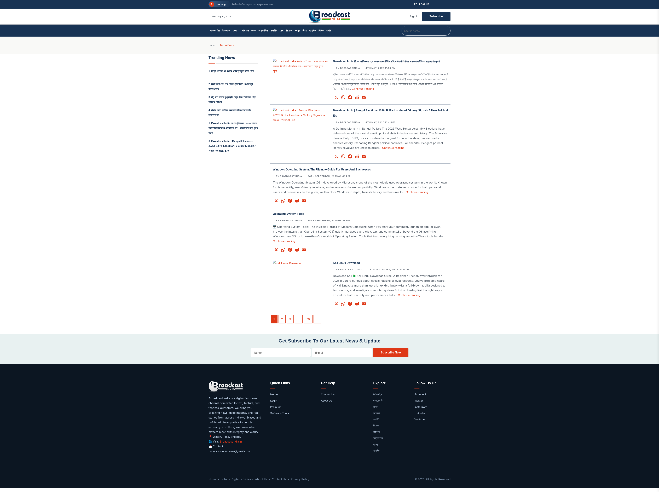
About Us (326, 400)
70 (308, 319)
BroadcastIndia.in (230, 441)
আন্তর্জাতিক (263, 30)
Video (247, 479)
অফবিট (376, 419)
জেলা (235, 30)
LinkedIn (419, 413)
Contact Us (328, 394)
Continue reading (363, 88)
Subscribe (436, 16)
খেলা (282, 30)
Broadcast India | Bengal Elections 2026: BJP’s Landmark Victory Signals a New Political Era (232, 146)
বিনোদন (289, 30)
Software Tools (279, 413)
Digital (235, 479)
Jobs (224, 479)
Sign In (414, 16)
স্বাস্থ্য (297, 30)
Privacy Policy (300, 479)
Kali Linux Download (346, 262)
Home (212, 45)
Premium (275, 407)
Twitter (418, 400)
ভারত (253, 30)
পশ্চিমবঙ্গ (245, 30)
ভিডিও (321, 30)
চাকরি (328, 30)
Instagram (420, 407)
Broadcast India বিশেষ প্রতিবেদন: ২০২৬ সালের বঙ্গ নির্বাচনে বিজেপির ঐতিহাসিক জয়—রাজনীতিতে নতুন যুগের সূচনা (233, 128)
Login (273, 400)
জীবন (305, 30)
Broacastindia (350, 68)
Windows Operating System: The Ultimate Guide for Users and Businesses (322, 169)
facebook (420, 394)
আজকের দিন (215, 30)
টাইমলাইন (226, 30)
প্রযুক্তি (312, 30)
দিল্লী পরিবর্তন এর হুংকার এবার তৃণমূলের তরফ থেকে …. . (254, 4)
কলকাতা (376, 413)
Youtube (419, 419)
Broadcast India (351, 269)
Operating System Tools (288, 213)
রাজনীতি (274, 30)
